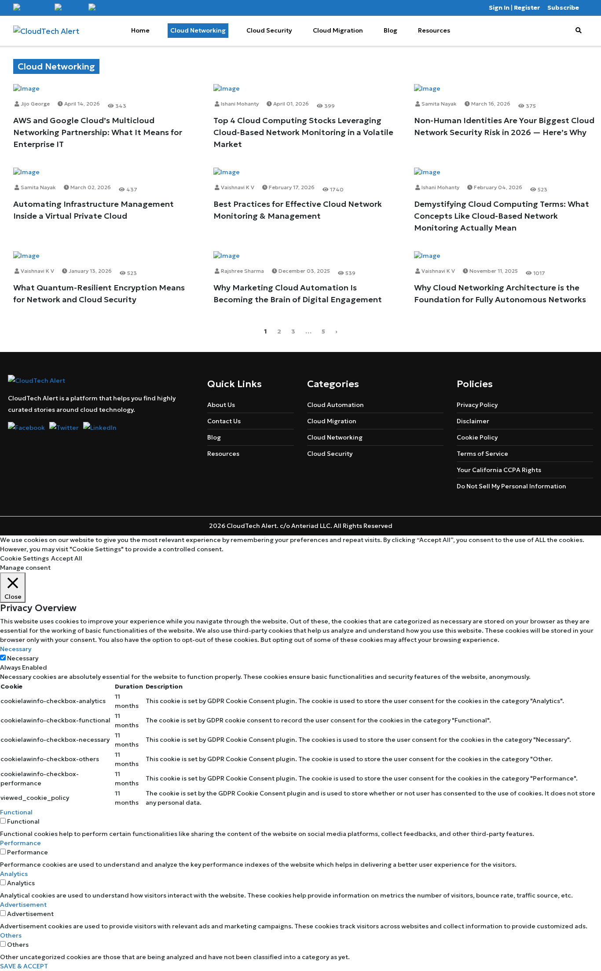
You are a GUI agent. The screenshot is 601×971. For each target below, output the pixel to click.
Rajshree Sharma (242, 270)
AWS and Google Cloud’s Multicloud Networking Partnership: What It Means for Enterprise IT (97, 132)
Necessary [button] (15, 649)
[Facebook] (31, 7)
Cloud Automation (335, 405)
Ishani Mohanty (239, 103)
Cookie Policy (477, 437)
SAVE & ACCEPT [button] (24, 966)
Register (527, 7)
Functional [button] (16, 812)
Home (140, 30)
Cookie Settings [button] (24, 558)
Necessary (22, 658)
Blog (390, 30)
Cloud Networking (198, 30)
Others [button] (11, 935)
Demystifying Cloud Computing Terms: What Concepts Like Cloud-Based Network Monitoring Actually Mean (501, 216)
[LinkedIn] (105, 7)
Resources (434, 30)
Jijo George (34, 103)
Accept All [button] (66, 558)
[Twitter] (69, 7)
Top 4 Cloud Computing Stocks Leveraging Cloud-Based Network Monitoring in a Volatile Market (303, 132)
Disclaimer (473, 421)
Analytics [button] (14, 874)
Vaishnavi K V (237, 187)
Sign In (499, 7)
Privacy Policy (477, 405)
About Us (221, 405)
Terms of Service (482, 454)
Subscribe (563, 7)
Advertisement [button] (23, 905)
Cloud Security (269, 30)
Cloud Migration (338, 30)
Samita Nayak (438, 103)
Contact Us (224, 421)
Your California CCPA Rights (499, 470)
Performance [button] (20, 843)
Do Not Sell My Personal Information (511, 486)
